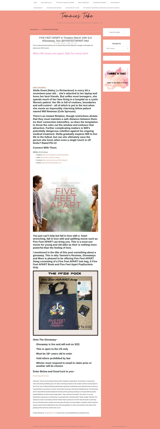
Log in (88, 426)
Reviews (63, 43)
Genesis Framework (71, 426)
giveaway (57, 43)
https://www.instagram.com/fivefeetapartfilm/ (55, 155)
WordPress (81, 426)
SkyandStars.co (122, 426)
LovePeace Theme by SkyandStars (54, 426)
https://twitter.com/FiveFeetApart (50, 157)
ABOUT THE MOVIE (39, 87)
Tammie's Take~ (80, 15)
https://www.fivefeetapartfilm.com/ (51, 163)
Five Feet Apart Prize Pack (41, 376)
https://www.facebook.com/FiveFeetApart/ (55, 160)
